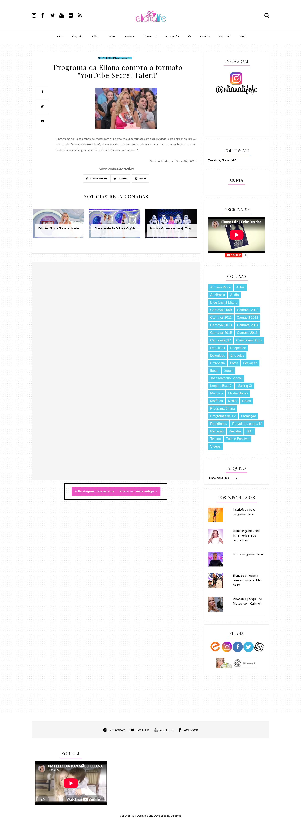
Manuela (216, 393)
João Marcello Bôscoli (226, 378)
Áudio (234, 295)
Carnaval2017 (220, 340)
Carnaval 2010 (247, 310)
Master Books (238, 393)
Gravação (250, 363)
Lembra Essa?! (221, 386)
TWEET (122, 178)
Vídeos (96, 36)
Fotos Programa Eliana (248, 554)
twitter (142, 730)
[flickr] (73, 16)
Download (150, 36)
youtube (166, 730)
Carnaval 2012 (247, 317)
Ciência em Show (249, 340)
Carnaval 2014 (247, 325)
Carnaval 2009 (221, 310)
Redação (217, 431)
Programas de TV (223, 416)
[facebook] (45, 16)
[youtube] (63, 16)
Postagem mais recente (96, 491)
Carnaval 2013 (221, 325)
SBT (129, 58)
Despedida (238, 348)
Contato (205, 36)
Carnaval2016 (247, 332)
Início (60, 36)
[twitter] (54, 16)
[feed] (82, 16)
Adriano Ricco (220, 287)
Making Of (244, 386)
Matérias (216, 401)
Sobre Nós (225, 36)
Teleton (215, 439)
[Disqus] (116, 321)
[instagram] (36, 16)
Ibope (214, 370)
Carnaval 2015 (221, 332)
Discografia (172, 36)
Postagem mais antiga (137, 491)
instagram (117, 730)
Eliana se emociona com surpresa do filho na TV (247, 580)
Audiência (217, 295)
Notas (244, 36)
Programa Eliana (116, 58)
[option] (60, 225)
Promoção (248, 416)
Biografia (77, 36)
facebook (190, 730)
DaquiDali (217, 348)
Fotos (112, 36)
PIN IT (142, 178)
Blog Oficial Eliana (223, 302)
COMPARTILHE (98, 178)
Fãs (189, 36)
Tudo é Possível (237, 439)
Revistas (130, 36)
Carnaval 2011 (221, 317)
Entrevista (217, 363)
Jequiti (228, 370)
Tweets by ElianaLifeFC (222, 160)
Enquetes (237, 355)
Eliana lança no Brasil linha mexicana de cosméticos (246, 535)
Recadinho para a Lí (247, 423)
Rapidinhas (218, 423)
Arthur (240, 287)
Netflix (232, 401)
